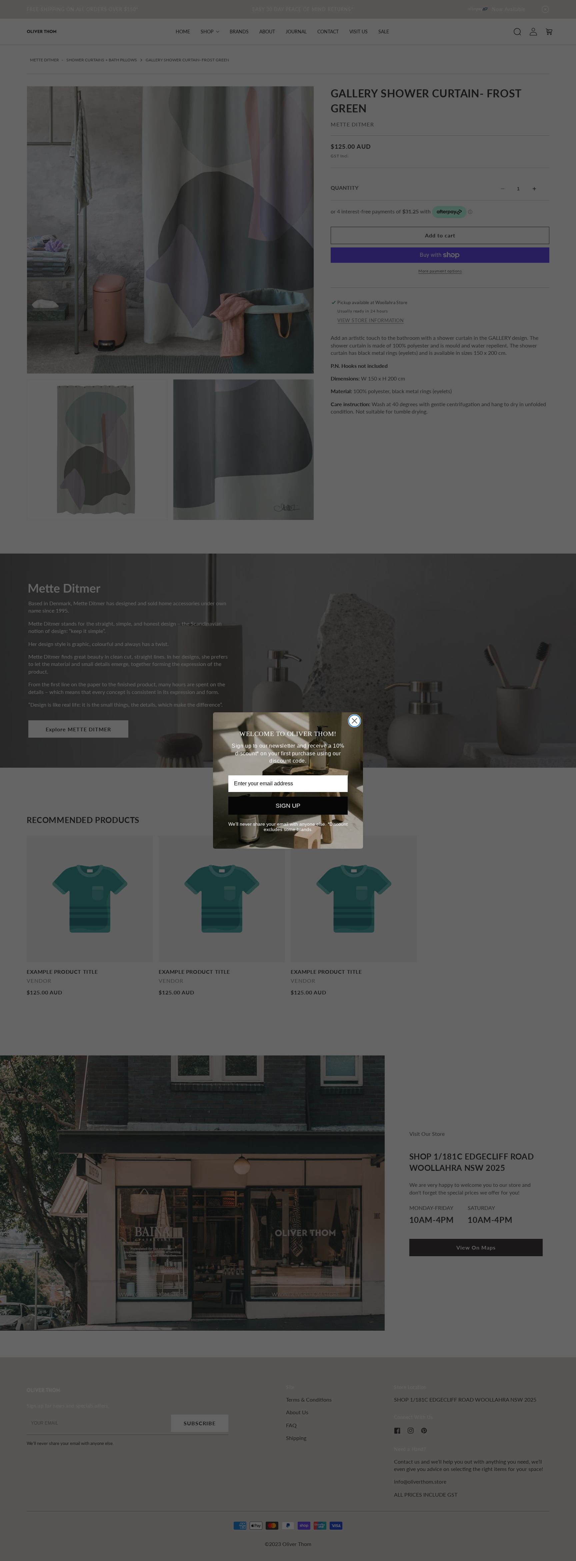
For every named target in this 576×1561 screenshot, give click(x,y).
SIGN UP (288, 805)
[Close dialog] (354, 721)
